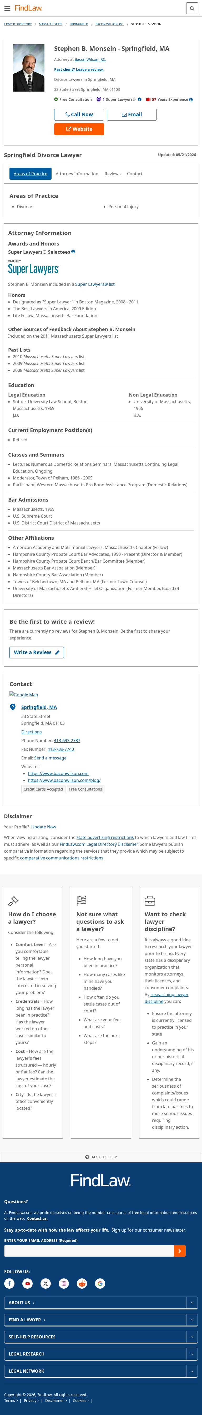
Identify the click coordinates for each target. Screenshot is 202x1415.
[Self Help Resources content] (192, 1337)
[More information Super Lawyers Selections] (73, 251)
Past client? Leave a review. (79, 69)
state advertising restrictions (105, 837)
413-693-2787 (67, 740)
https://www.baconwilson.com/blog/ (64, 780)
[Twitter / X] (46, 1283)
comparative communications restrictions (61, 858)
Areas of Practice (30, 174)
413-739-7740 (61, 749)
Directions (31, 732)
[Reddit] (82, 1283)
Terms (10, 1400)
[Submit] (180, 1251)
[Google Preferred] (100, 1283)
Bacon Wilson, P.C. (109, 24)
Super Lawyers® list (95, 284)
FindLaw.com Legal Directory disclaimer (99, 844)
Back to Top (103, 1156)
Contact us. (37, 1218)
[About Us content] (192, 1302)
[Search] (192, 8)
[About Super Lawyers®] (140, 99)
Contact (135, 174)
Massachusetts (50, 24)
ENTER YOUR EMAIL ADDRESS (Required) (41, 1240)
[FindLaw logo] (30, 8)
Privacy (30, 1400)
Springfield (79, 24)
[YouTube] (27, 1283)
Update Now (43, 827)
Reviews (113, 174)
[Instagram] (64, 1283)
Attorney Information (77, 174)
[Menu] (7, 8)
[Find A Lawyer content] (192, 1320)
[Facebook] (9, 1283)
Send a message (50, 758)
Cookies (80, 1400)
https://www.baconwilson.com (58, 773)
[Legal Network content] (192, 1371)
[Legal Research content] (192, 1354)
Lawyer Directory (18, 24)
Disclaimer (55, 1400)
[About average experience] (191, 99)
